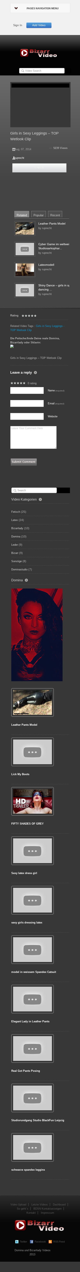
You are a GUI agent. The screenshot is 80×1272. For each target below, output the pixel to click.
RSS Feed (59, 1241)
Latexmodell (46, 264)
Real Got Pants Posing (25, 1070)
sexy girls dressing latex (26, 922)
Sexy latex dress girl (24, 873)
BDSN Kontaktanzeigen (47, 1208)
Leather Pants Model (51, 223)
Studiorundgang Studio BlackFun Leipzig (37, 1120)
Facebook (40, 1241)
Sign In (17, 25)
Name (56, 390)
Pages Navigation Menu (43, 8)
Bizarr (14, 553)
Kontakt (31, 1212)
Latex (14, 520)
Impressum (47, 1212)
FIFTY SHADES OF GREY (27, 823)
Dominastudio (19, 569)
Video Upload (18, 1204)
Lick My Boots (20, 774)
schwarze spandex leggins (28, 1169)
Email (56, 403)
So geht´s (22, 1208)
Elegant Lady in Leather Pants (30, 1021)
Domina (15, 536)
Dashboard (59, 1204)
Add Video (39, 25)
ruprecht (19, 157)
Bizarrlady (17, 528)
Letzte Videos (39, 1204)
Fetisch (39, 167)
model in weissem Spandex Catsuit (33, 972)
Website (52, 416)
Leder (14, 544)
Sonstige (16, 561)
